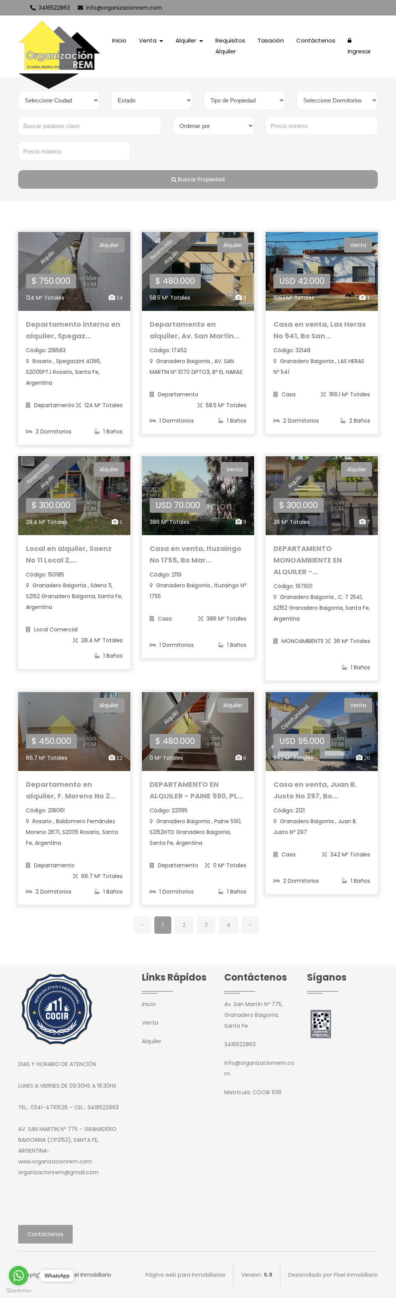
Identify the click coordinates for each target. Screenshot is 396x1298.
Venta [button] (148, 40)
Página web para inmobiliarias (185, 1275)
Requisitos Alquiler (230, 45)
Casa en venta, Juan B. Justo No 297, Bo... (315, 790)
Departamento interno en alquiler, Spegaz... (73, 330)
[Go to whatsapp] (18, 1275)
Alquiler (151, 1041)
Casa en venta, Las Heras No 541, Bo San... (319, 330)
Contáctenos (315, 40)
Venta (150, 1023)
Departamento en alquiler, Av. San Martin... (194, 330)
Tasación (271, 40)
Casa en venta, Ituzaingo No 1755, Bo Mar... (195, 554)
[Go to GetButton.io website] (18, 1290)
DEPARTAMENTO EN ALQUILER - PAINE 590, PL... (196, 790)
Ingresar (359, 51)
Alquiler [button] (187, 40)
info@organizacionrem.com (123, 8)
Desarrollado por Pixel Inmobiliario (333, 1275)
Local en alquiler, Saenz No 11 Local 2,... (69, 554)
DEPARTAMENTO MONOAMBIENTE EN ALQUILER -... (307, 560)
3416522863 (53, 8)
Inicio (119, 40)
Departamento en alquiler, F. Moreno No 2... (71, 790)
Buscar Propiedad (200, 179)
